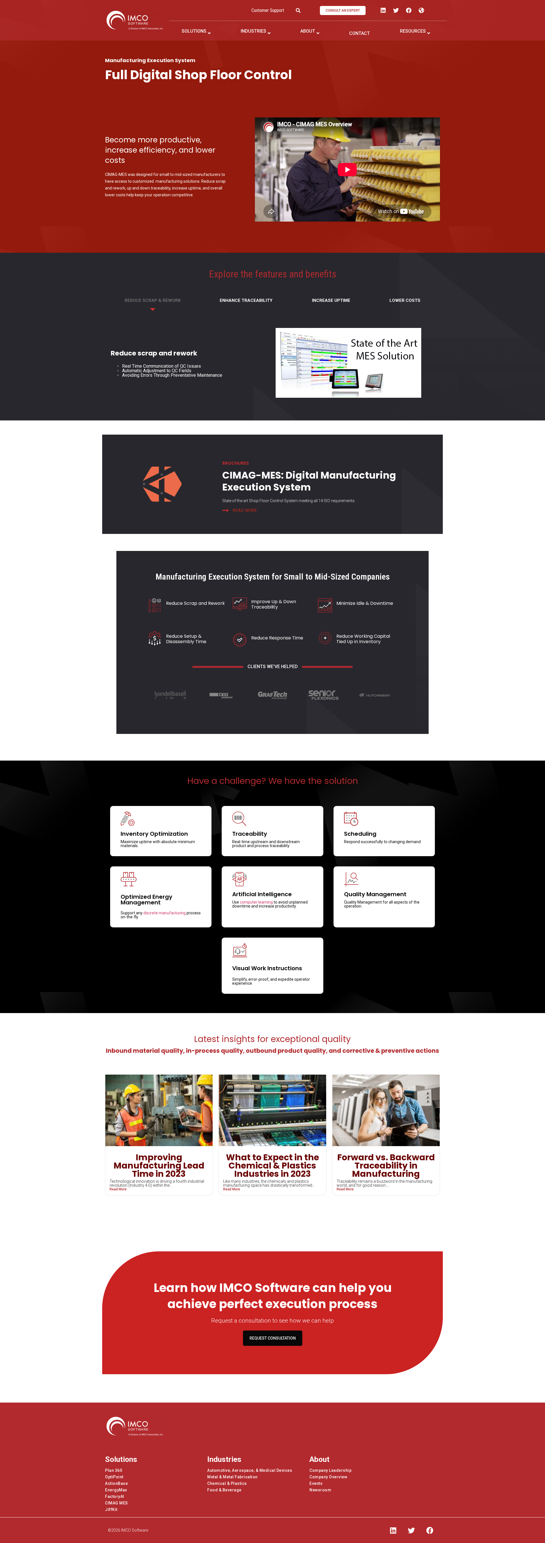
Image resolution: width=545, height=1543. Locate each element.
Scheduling (360, 834)
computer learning (256, 902)
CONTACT (359, 33)
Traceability (249, 834)
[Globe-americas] (421, 10)
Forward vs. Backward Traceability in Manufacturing (386, 1165)
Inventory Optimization (154, 834)
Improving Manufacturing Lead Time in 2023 (159, 1165)
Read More (118, 1189)
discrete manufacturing (164, 913)
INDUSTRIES (253, 31)
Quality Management (375, 894)
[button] (343, 10)
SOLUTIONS (194, 31)
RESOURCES (413, 31)
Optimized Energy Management (146, 899)
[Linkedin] (383, 10)
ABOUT (307, 31)
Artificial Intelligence (262, 894)
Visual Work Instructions (267, 968)
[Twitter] (396, 10)
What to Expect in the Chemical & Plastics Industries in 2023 (272, 1165)
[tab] (152, 303)
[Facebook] (408, 10)
